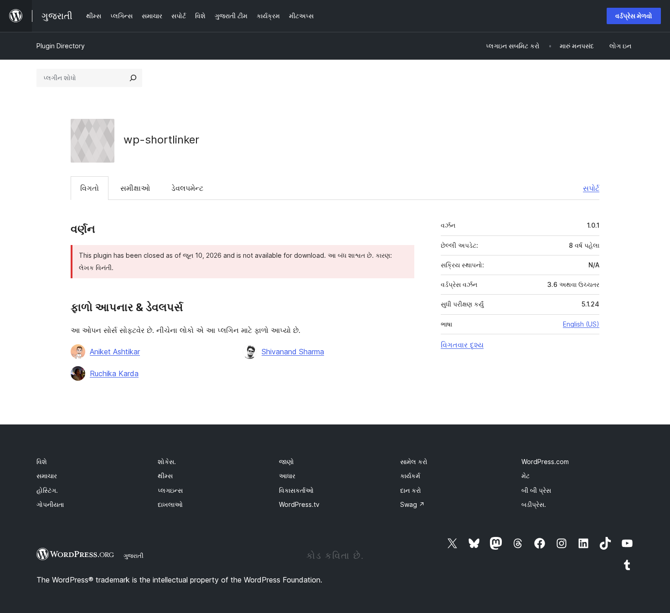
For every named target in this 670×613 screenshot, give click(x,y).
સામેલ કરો (414, 461)
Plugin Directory (60, 46)
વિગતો (89, 188)
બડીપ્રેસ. (533, 504)
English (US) (581, 324)
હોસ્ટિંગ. (47, 490)
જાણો (286, 461)
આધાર (287, 476)
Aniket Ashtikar (115, 351)
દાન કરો (410, 490)
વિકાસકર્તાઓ (296, 490)
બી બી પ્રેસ (536, 490)
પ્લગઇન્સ (170, 490)
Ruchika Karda (114, 373)
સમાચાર (46, 476)
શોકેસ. (167, 461)
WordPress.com (545, 461)
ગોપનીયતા (50, 504)
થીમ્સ (165, 476)
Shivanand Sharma (293, 351)
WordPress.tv (299, 504)
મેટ (525, 476)
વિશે (41, 461)
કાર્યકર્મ (410, 476)
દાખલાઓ (170, 504)
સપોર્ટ (591, 188)
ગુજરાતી (134, 555)
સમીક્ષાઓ (135, 188)
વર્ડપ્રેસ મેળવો (633, 16)
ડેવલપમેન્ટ (187, 188)
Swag (412, 504)
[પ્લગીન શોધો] (133, 78)
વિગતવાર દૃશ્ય (462, 344)
